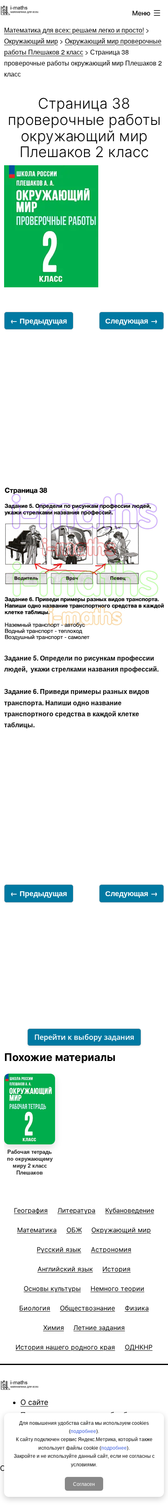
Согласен (84, 1483)
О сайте (34, 1402)
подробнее (83, 1431)
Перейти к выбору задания (84, 1037)
